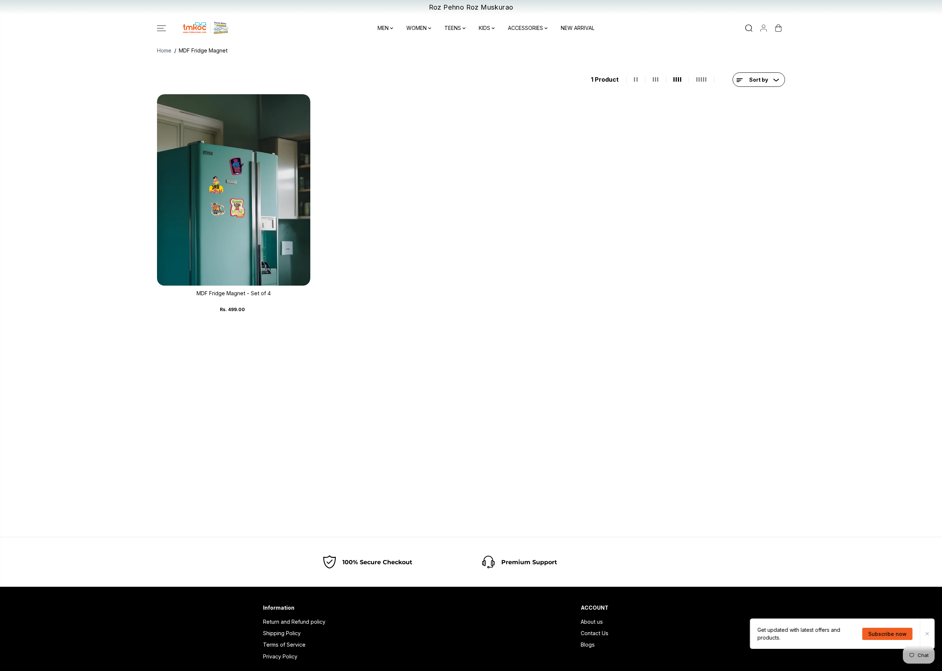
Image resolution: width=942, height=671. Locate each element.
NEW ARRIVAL (577, 28)
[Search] (748, 28)
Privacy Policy (280, 656)
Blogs (588, 644)
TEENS (453, 28)
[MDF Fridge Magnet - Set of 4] (233, 190)
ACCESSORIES (526, 28)
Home (164, 50)
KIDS (485, 28)
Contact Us (594, 633)
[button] (161, 28)
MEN (384, 28)
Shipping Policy (282, 633)
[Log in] (763, 28)
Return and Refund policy (294, 622)
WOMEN (417, 28)
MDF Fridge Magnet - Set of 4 (234, 293)
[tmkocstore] (205, 28)
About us (592, 622)
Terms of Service (284, 644)
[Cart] (778, 28)
